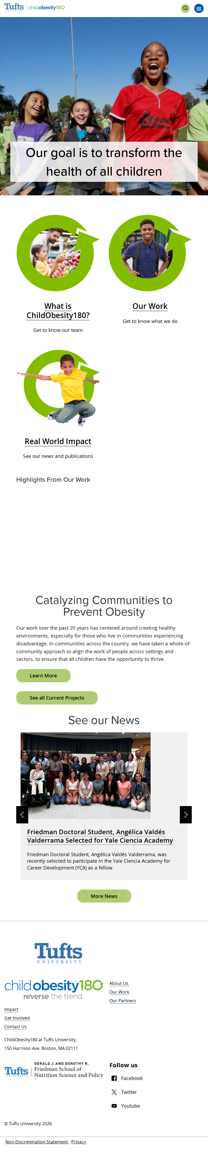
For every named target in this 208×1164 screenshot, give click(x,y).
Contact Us (15, 1027)
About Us (119, 983)
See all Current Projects (57, 697)
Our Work (119, 992)
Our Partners (122, 1001)
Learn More (43, 675)
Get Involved (17, 1018)
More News (104, 896)
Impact (11, 1009)
